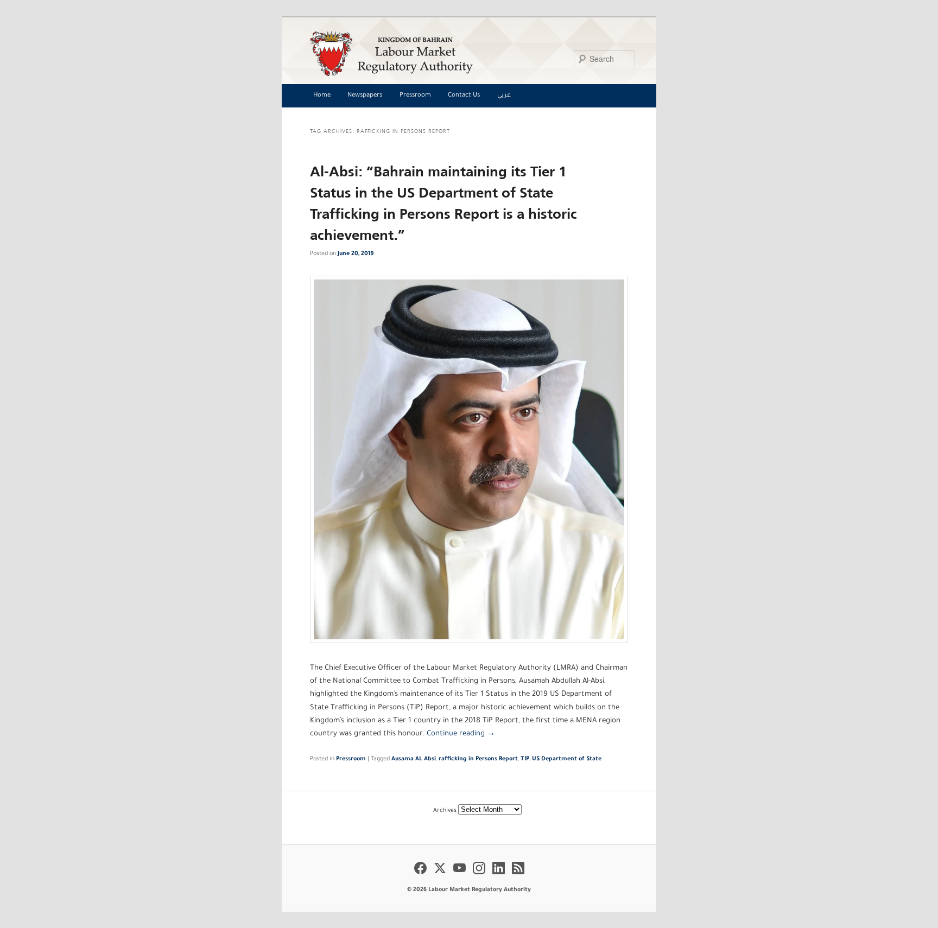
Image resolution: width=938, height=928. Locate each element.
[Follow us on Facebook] (420, 876)
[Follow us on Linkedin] (499, 876)
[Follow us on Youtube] (459, 876)
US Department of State (566, 759)
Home (322, 95)
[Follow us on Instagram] (479, 876)
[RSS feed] (518, 876)
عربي (504, 95)
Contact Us (464, 95)
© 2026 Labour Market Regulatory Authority (469, 890)
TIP (525, 759)
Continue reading (461, 734)
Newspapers (364, 95)
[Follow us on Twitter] (440, 876)
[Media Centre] (466, 53)
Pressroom (415, 95)
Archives (445, 811)
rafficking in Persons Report (478, 759)
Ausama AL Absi (413, 759)
